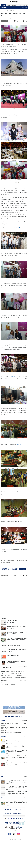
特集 (7, 753)
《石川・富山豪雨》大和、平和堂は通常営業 (11, 732)
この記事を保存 (5, 20)
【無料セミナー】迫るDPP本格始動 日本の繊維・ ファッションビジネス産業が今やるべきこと (16, 757)
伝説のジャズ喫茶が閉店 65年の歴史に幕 (16, 746)
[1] (3, 741)
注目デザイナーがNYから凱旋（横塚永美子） (11, 673)
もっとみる (24, 720)
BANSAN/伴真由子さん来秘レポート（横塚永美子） (12, 671)
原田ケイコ (13, 376)
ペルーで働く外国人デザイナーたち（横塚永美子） (12, 675)
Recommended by (21, 666)
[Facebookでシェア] (23, 21)
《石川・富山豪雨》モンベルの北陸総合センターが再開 (13, 723)
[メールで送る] (15, 21)
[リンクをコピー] (18, 21)
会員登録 (19, 5)
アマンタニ (19, 444)
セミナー (8, 760)
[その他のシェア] (26, 21)
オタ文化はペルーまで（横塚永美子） (9, 684)
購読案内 (14, 5)
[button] (5, 2)
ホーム (2, 10)
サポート (25, 5)
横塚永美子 (4, 7)
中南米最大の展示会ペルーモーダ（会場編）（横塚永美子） (13, 678)
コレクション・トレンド (10, 765)
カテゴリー (23, 7)
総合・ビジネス (9, 743)
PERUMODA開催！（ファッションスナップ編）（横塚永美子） (14, 681)
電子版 (8, 5)
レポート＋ (7, 10)
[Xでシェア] (20, 21)
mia (19, 227)
